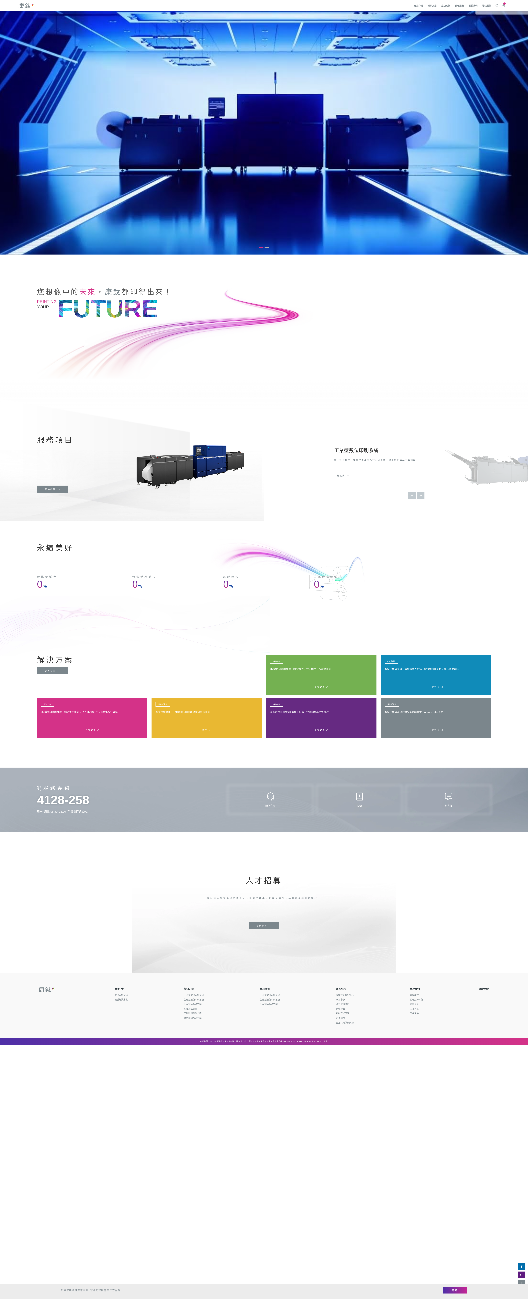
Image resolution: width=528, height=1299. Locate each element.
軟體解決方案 (121, 999)
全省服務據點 (342, 1004)
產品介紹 (418, 6)
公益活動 (414, 1013)
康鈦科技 (47, 704)
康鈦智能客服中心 (345, 995)
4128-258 (63, 800)
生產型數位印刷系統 (194, 999)
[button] (261, 247)
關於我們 (473, 6)
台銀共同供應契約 (345, 1023)
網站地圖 (204, 1041)
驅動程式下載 (342, 1013)
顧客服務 (459, 6)
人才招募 (414, 1009)
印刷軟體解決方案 (193, 1013)
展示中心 (340, 999)
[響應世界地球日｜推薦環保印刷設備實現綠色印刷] (207, 718)
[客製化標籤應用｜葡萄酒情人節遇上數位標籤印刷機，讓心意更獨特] (436, 675)
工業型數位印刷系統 (194, 995)
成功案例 (445, 6)
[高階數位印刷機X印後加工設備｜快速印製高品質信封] (321, 718)
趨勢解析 (276, 661)
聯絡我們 (486, 6)
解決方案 (432, 6)
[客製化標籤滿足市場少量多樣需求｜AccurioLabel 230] (436, 718)
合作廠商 (340, 1009)
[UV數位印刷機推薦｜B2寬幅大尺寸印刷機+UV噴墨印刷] (321, 675)
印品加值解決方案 (193, 1004)
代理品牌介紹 (416, 999)
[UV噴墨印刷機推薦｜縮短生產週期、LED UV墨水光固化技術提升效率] (92, 718)
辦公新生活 (162, 704)
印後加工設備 (190, 1009)
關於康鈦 (414, 995)
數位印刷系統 (121, 995)
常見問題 (340, 1018)
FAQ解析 (391, 661)
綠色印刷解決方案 (193, 1018)
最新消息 (414, 1004)
